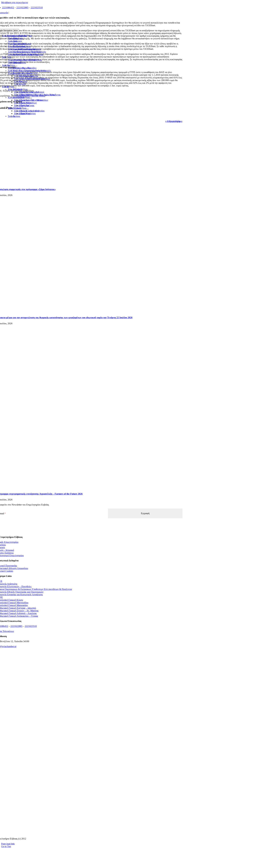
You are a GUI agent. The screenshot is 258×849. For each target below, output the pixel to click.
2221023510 (37, 7)
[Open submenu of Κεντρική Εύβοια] (25, 98)
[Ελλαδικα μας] (89, 685)
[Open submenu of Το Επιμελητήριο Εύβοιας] (28, 36)
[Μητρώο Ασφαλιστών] (89, 833)
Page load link (8, 843)
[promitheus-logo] (89, 704)
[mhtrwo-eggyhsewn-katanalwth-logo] (89, 741)
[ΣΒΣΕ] (89, 778)
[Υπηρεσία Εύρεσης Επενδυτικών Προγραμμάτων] (89, 722)
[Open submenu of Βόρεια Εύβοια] (23, 90)
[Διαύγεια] (89, 759)
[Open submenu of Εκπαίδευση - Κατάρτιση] (33, 74)
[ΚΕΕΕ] (89, 667)
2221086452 (8, 7)
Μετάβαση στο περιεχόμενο (14, 2)
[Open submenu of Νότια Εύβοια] (22, 108)
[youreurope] (89, 796)
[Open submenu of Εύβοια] (10, 87)
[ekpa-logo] (89, 815)
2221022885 (22, 7)
